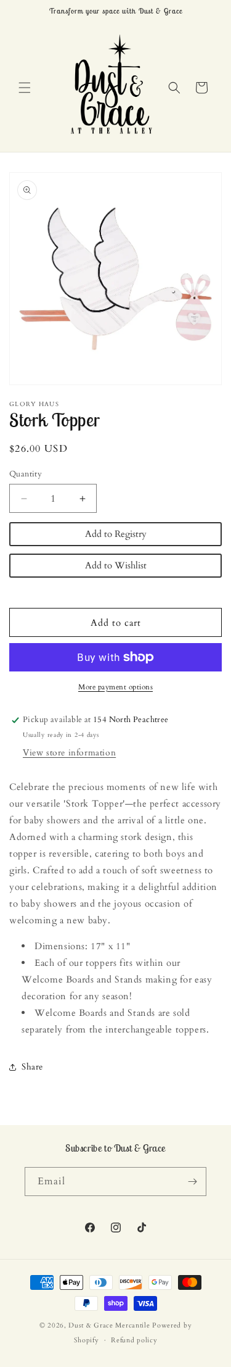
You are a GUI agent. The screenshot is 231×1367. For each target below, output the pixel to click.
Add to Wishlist (116, 565)
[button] (24, 87)
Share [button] (32, 1067)
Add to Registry (116, 534)
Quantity (25, 474)
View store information (69, 752)
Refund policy (134, 1340)
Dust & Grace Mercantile (109, 1325)
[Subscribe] (192, 1181)
